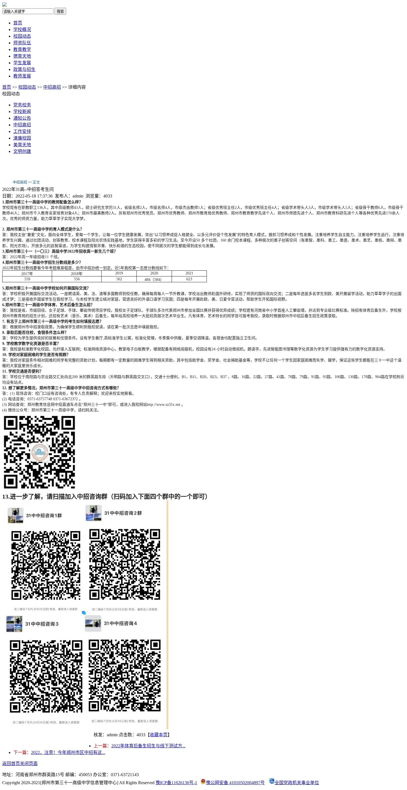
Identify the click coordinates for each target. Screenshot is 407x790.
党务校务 (22, 104)
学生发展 (22, 62)
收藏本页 (159, 734)
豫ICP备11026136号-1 (176, 782)
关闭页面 (29, 763)
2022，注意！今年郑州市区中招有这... (68, 752)
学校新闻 (22, 111)
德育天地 (22, 56)
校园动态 (22, 36)
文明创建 (22, 151)
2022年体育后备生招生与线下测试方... (148, 745)
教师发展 (22, 76)
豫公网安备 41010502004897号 (235, 782)
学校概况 (22, 29)
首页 (17, 22)
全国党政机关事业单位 (297, 782)
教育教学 (22, 49)
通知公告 (22, 118)
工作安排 (22, 131)
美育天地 (22, 144)
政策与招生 (24, 69)
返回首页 (11, 763)
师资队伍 (22, 42)
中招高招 (52, 87)
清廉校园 (22, 138)
